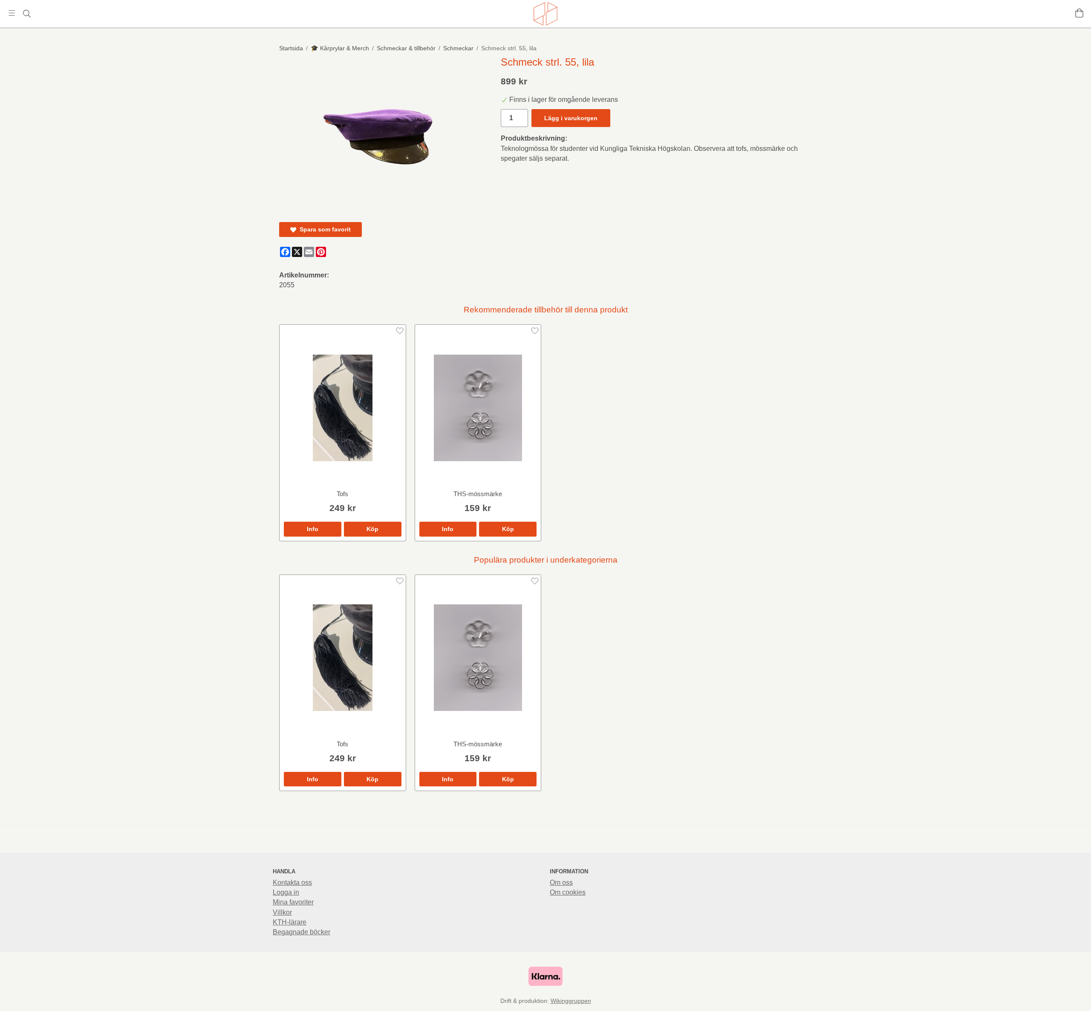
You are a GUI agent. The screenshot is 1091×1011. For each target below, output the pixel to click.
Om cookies (568, 892)
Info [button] (312, 529)
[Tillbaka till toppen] (806, 999)
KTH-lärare (289, 922)
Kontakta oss (292, 882)
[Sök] (26, 13)
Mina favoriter (293, 902)
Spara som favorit (323, 229)
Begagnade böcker (301, 932)
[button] (372, 529)
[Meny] (11, 13)
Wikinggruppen (571, 1000)
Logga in (286, 892)
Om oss (561, 882)
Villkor (282, 912)
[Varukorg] (1079, 13)
